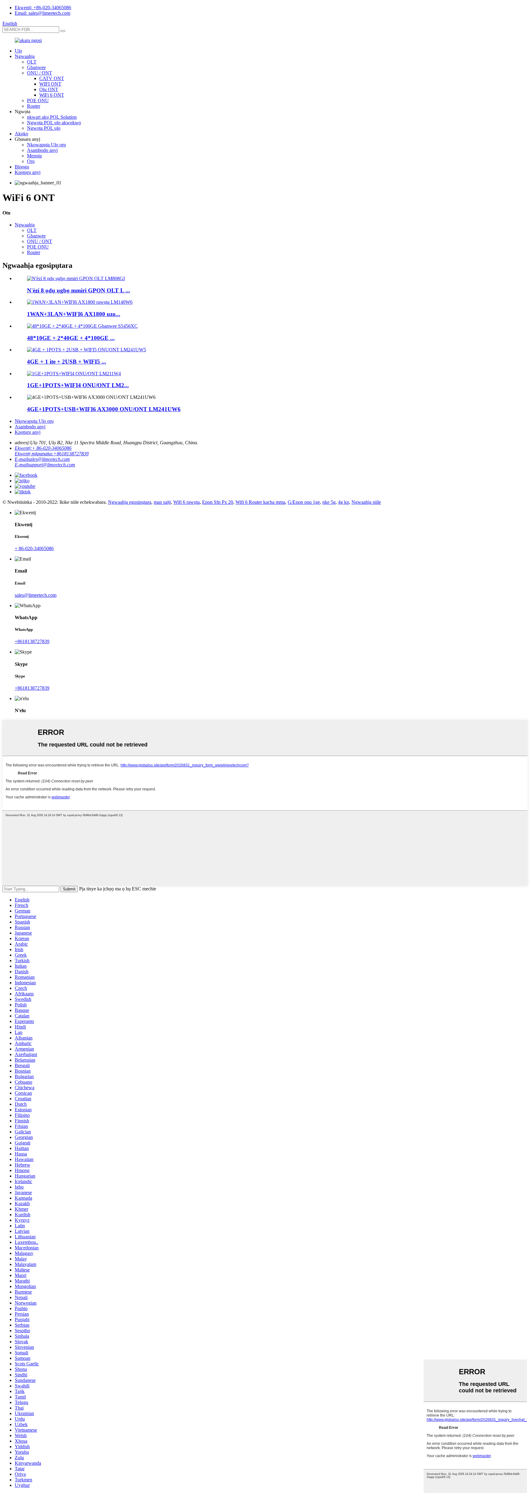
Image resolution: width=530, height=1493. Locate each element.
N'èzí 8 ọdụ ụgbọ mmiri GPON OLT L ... (78, 290)
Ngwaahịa (25, 56)
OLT (31, 61)
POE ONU (38, 100)
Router (33, 106)
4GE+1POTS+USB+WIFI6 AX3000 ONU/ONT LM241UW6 (104, 409)
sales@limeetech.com (35, 595)
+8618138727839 (32, 641)
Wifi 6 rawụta (186, 502)
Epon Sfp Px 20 (217, 502)
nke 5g (329, 502)
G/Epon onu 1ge (304, 502)
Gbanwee (36, 67)
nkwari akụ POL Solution (52, 117)
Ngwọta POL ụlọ (43, 128)
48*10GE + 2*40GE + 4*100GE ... (71, 338)
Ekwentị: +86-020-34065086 (43, 7)
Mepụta (34, 155)
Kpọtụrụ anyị (27, 172)
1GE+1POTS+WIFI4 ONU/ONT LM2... (78, 385)
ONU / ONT (39, 72)
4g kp (343, 502)
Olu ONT (48, 89)
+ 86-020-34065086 (34, 548)
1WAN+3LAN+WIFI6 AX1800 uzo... (73, 314)
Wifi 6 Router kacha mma (260, 502)
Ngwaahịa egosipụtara (129, 502)
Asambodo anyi (42, 150)
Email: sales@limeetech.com (42, 13)
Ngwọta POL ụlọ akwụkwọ (54, 122)
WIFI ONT (50, 84)
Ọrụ (31, 161)
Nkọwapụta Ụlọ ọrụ (46, 144)
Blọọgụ (22, 166)
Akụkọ (21, 133)
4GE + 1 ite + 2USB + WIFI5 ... (66, 361)
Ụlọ (18, 50)
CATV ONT (51, 78)
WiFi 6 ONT (51, 95)
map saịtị (162, 502)
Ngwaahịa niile (366, 502)
